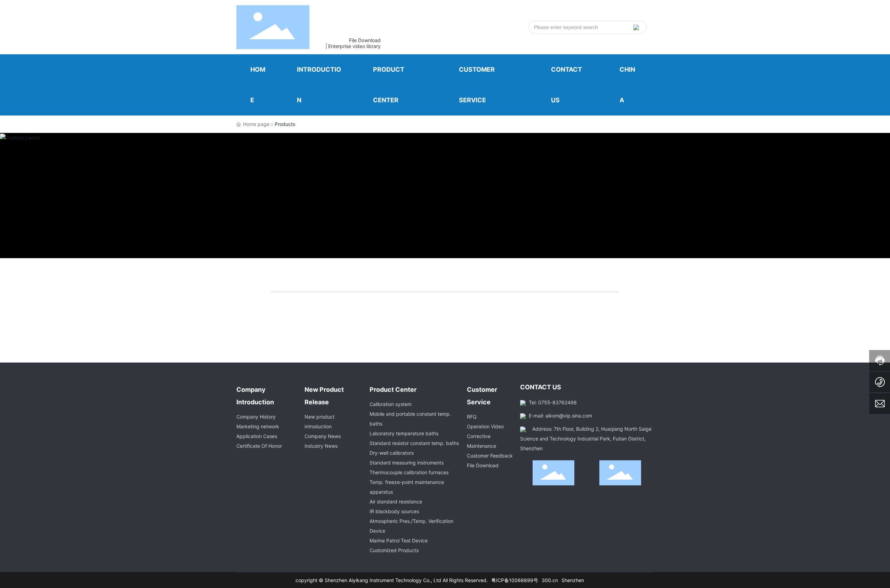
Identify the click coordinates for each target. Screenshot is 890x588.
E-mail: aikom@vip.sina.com (560, 416)
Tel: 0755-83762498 (553, 402)
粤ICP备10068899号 (514, 580)
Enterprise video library (354, 46)
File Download (365, 40)
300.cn (550, 580)
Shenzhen (572, 580)
